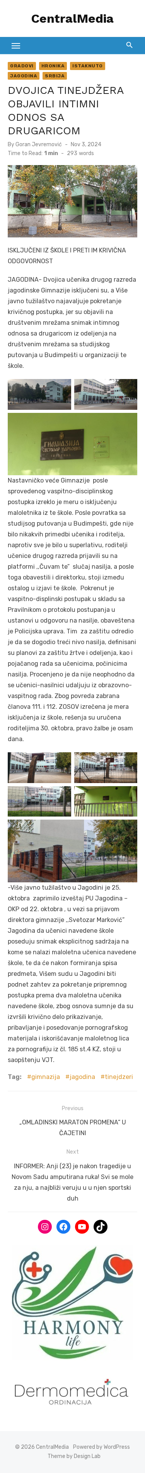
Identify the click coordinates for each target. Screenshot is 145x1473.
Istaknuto (87, 65)
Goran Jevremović (38, 144)
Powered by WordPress (101, 1447)
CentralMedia (72, 18)
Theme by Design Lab (74, 1456)
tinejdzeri (119, 1077)
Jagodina (23, 75)
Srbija (55, 75)
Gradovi (22, 65)
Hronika (53, 65)
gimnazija (45, 1077)
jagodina (82, 1077)
